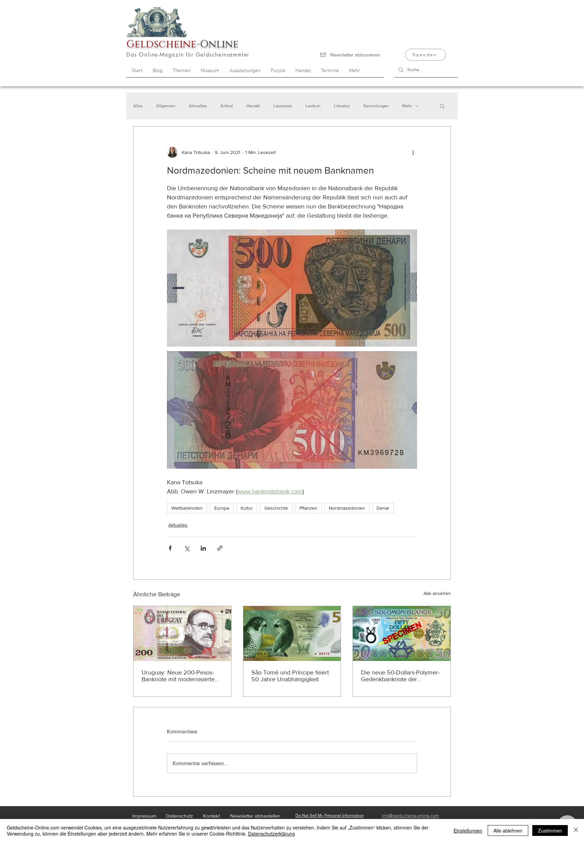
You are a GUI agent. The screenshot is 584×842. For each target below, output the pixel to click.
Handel (253, 105)
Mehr (407, 105)
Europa (221, 508)
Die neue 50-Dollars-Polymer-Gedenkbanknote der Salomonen (400, 676)
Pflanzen (308, 508)
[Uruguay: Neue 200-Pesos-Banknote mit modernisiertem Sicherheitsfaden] (182, 633)
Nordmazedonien (347, 508)
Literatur (342, 105)
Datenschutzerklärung (271, 833)
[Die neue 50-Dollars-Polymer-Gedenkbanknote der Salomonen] (402, 633)
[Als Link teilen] (220, 548)
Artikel (226, 105)
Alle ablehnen (507, 830)
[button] (442, 106)
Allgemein (165, 105)
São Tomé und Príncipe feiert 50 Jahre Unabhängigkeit (290, 676)
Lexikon (313, 105)
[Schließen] (576, 830)
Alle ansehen (437, 593)
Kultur (247, 508)
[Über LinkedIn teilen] (203, 548)
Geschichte (276, 508)
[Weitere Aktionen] (413, 152)
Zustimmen (550, 830)
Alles (138, 105)
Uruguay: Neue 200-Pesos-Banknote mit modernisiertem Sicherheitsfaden (181, 676)
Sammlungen (376, 105)
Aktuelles (198, 105)
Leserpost (282, 105)
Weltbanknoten (187, 508)
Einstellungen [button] (468, 830)
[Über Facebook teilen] (170, 548)
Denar (382, 508)
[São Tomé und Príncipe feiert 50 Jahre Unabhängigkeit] (292, 633)
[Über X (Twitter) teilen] (187, 548)
